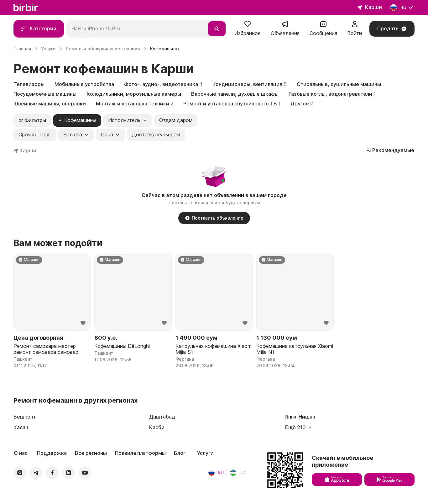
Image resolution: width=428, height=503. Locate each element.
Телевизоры (28, 84)
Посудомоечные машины (44, 94)
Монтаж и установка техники (134, 104)
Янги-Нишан (300, 417)
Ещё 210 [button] (295, 427)
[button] (247, 28)
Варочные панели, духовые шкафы (235, 94)
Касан (20, 427)
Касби (156, 427)
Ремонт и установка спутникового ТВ (231, 104)
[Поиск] (217, 28)
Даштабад (162, 417)
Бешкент (24, 417)
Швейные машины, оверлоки (49, 104)
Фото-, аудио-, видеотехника (163, 84)
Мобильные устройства (84, 84)
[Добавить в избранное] (83, 323)
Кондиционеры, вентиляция (249, 84)
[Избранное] (247, 26)
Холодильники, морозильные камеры (133, 94)
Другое (301, 104)
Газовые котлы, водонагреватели (332, 94)
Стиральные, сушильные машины (339, 84)
